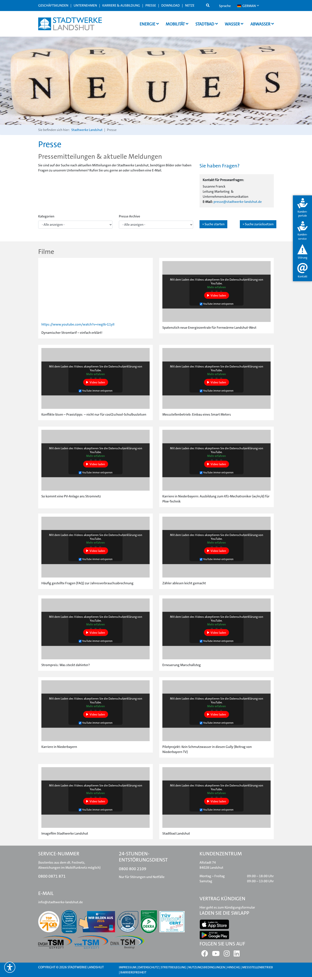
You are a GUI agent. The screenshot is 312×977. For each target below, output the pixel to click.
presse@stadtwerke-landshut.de (238, 201)
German (249, 6)
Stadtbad (205, 24)
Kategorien (46, 216)
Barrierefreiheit (133, 972)
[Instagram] (226, 955)
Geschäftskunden (53, 5)
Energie (148, 24)
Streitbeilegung (173, 967)
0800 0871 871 (52, 876)
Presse (150, 5)
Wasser (233, 24)
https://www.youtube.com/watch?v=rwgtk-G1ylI (77, 324)
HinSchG (233, 967)
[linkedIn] (236, 955)
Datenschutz (148, 967)
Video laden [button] (218, 295)
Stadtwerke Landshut (87, 130)
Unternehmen (85, 5)
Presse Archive (129, 216)
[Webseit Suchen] (207, 5)
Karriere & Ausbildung (121, 5)
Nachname (90, 135)
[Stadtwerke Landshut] (70, 23)
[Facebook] (205, 955)
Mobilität (176, 24)
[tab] (302, 208)
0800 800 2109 (132, 868)
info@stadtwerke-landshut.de (60, 902)
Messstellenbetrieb (257, 967)
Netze (189, 5)
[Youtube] (215, 955)
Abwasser (260, 24)
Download (170, 5)
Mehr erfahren (216, 287)
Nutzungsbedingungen (207, 967)
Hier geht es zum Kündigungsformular (227, 907)
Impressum (127, 967)
